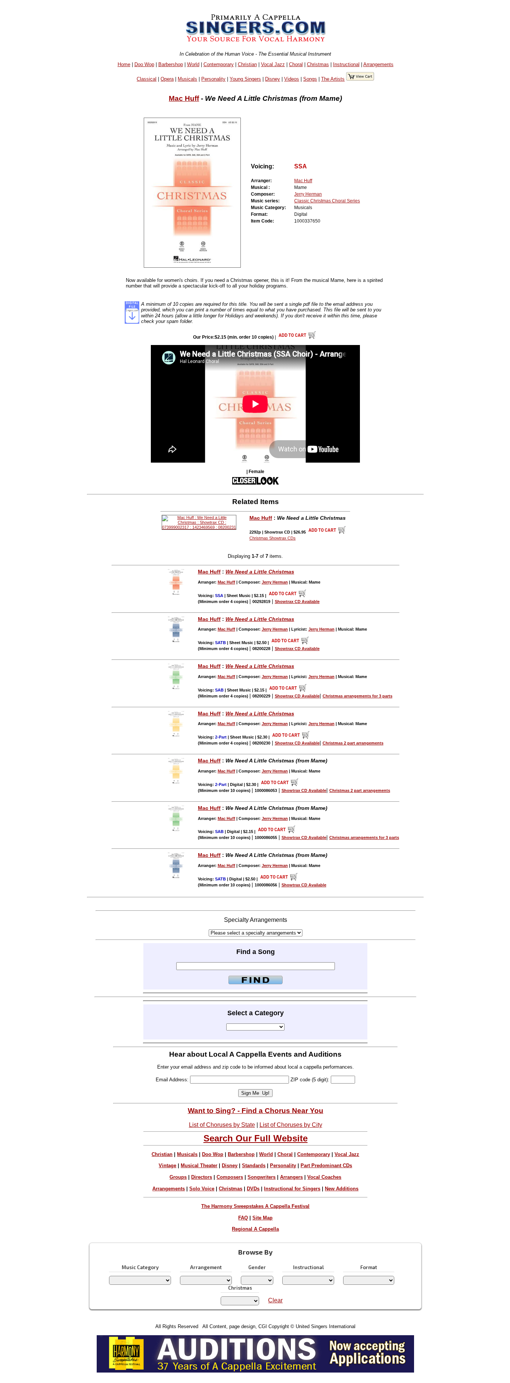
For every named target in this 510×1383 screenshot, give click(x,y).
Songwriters (262, 1177)
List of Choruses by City (290, 1125)
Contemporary (218, 64)
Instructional (346, 64)
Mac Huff (184, 98)
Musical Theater (199, 1165)
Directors (201, 1177)
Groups (178, 1177)
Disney (272, 79)
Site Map (262, 1218)
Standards (253, 1165)
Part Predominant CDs (326, 1165)
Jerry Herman (308, 194)
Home (124, 64)
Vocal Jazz (273, 64)
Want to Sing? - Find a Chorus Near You (255, 1111)
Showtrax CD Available (297, 601)
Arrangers (291, 1177)
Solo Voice (201, 1188)
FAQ (243, 1218)
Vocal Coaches (324, 1177)
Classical (146, 79)
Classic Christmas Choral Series (327, 200)
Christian (247, 64)
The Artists (333, 79)
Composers (230, 1177)
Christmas (318, 64)
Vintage (167, 1165)
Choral (296, 64)
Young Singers (245, 79)
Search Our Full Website (255, 1138)
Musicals (187, 79)
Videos (291, 79)
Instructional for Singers (292, 1188)
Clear (275, 1300)
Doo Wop (144, 64)
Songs (310, 79)
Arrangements (378, 64)
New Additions (341, 1188)
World (193, 64)
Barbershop (170, 64)
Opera (167, 79)
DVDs (253, 1188)
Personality (213, 79)
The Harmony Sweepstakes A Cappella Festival (255, 1206)
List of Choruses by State (222, 1125)
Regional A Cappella (255, 1229)
